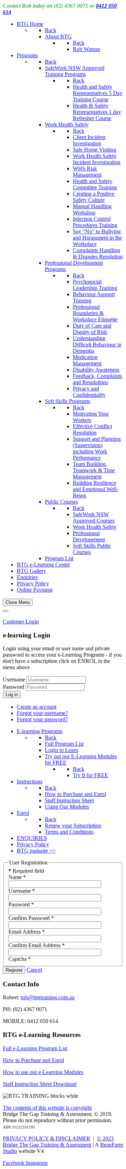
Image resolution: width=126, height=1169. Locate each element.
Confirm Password (31, 918)
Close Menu (18, 602)
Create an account (36, 707)
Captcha (19, 959)
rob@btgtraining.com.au (48, 997)
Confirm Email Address (36, 945)
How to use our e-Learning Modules (43, 1072)
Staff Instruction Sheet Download (40, 1084)
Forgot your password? (42, 719)
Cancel (34, 970)
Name (17, 877)
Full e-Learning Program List (35, 1048)
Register (14, 970)
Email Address (26, 932)
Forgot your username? (42, 713)
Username (14, 679)
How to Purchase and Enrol (33, 1060)
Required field (26, 871)
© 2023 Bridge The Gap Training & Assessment (58, 1141)
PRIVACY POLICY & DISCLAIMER (46, 1138)
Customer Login (21, 621)
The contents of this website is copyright (47, 1108)
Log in (12, 694)
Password (14, 687)
